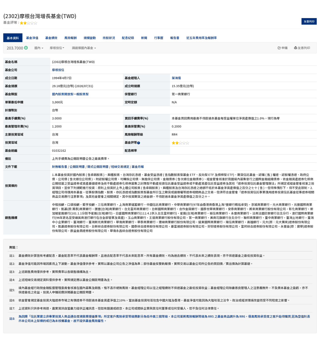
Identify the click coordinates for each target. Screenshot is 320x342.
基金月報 (138, 166)
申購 (284, 48)
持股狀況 (109, 38)
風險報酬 (70, 38)
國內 (37, 48)
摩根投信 (56, 48)
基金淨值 (32, 38)
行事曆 (158, 38)
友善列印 (309, 21)
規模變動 (90, 38)
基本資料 (13, 38)
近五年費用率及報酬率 (201, 38)
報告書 (174, 38)
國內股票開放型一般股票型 (70, 94)
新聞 (144, 38)
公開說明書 (77, 166)
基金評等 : (11, 23)
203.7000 (15, 48)
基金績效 (51, 38)
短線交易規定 (120, 166)
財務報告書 (59, 166)
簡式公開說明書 (98, 166)
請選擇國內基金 (83, 48)
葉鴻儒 (176, 78)
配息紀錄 (128, 38)
